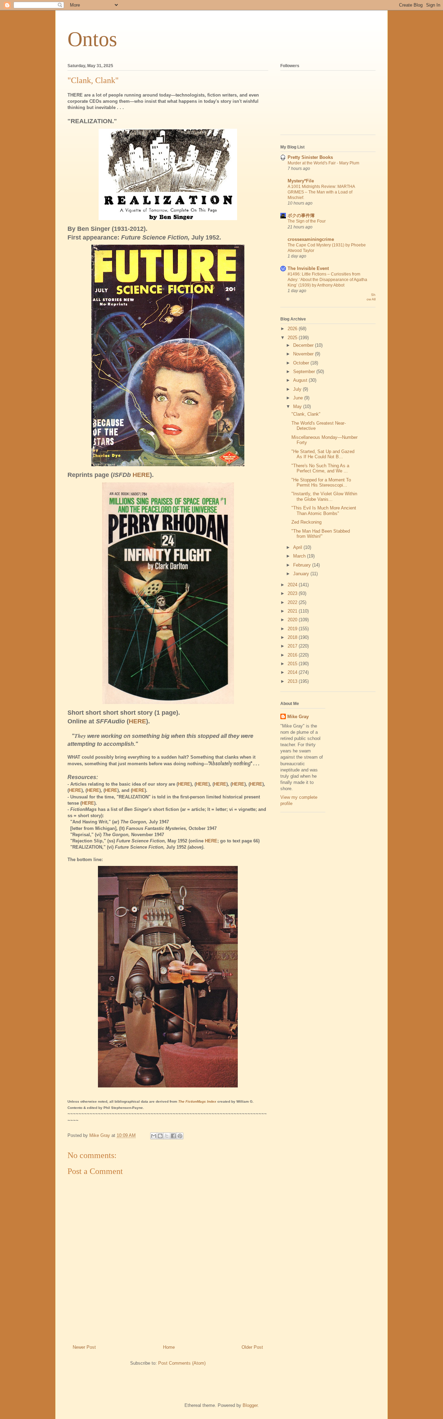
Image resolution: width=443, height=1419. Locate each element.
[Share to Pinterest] (180, 1135)
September (304, 371)
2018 (293, 637)
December (304, 345)
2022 (293, 602)
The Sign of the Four (307, 221)
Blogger (250, 1405)
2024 (293, 584)
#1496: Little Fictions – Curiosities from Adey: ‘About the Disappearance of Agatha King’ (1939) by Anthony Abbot (327, 280)
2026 (293, 328)
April (298, 547)
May (298, 406)
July (298, 389)
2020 (293, 619)
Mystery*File (301, 180)
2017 (293, 646)
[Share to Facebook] (173, 1135)
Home (169, 1347)
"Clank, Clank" (305, 414)
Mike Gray (298, 716)
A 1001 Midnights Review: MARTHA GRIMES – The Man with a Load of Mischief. (321, 192)
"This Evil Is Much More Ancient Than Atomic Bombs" (323, 510)
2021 (293, 611)
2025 (293, 337)
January (301, 573)
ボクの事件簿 (301, 215)
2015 (293, 663)
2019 (293, 628)
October (301, 362)
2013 (293, 681)
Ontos (92, 39)
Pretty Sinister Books (310, 157)
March (300, 556)
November (304, 353)
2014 (293, 672)
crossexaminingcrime (311, 239)
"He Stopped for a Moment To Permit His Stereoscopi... (321, 482)
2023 (293, 593)
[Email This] (153, 1135)
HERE (141, 474)
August (301, 380)
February (302, 565)
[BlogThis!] (160, 1135)
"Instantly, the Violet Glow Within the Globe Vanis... (324, 496)
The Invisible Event (308, 268)
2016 (293, 655)
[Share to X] (166, 1135)
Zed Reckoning (306, 522)
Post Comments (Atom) (182, 1363)
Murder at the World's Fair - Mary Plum (323, 163)
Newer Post (84, 1347)
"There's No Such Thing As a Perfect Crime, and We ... (320, 468)
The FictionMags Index (197, 1101)
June (298, 397)
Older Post (252, 1347)
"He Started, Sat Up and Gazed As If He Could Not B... (322, 454)
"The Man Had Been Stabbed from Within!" (320, 533)
